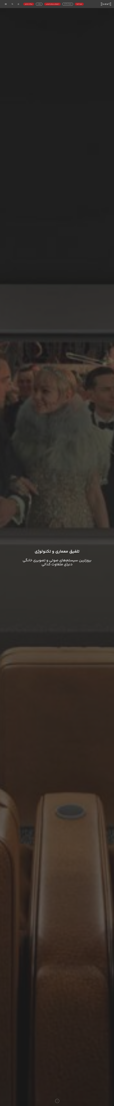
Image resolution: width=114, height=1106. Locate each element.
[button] (5, 4)
